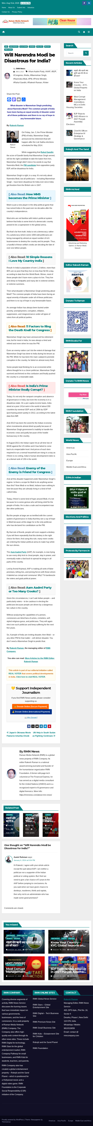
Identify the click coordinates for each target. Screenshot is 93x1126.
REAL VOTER (15, 674)
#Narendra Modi (20, 79)
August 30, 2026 (15, 949)
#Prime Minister (40, 79)
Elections (23, 46)
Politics (40, 46)
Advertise (30, 7)
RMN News (20, 68)
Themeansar (6, 1122)
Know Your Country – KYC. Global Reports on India (67, 945)
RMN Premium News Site (44, 1022)
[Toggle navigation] (88, 32)
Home (4, 7)
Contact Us (6, 12)
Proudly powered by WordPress (13, 1120)
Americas (70, 448)
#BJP (53, 71)
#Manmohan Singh (38, 75)
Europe (69, 461)
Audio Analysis (22, 935)
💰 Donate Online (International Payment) (31, 712)
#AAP (47, 71)
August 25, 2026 (59, 976)
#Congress (18, 75)
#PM (30, 79)
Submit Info (21, 7)
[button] (79, 32)
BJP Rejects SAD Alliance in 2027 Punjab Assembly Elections (68, 972)
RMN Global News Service (45, 999)
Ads (6, 46)
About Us (11, 7)
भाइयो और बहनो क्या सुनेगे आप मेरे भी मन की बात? (23, 944)
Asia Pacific (14, 46)
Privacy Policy (17, 12)
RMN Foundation (40, 1048)
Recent (47, 46)
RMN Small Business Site (44, 1028)
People (9, 938)
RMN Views (8, 49)
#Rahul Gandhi (19, 82)
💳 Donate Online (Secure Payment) (30, 707)
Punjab (53, 965)
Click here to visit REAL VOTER (30, 677)
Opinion (32, 46)
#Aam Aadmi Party (36, 71)
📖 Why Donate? (31, 717)
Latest (48, 814)
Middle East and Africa (76, 467)
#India (26, 75)
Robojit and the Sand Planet (45, 1042)
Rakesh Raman (17, 125)
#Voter (45, 82)
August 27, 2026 (15, 976)
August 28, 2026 (59, 949)
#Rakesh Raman (34, 82)
